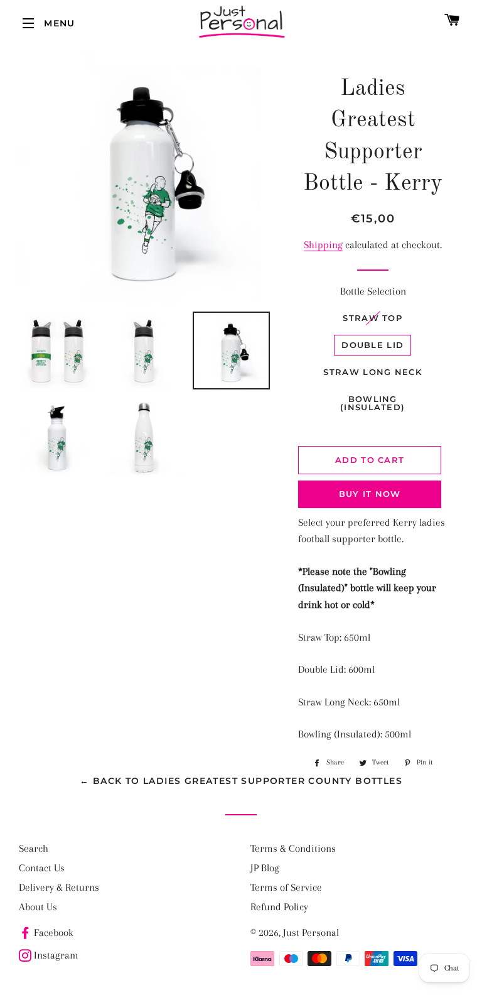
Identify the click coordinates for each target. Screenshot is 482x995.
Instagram (56, 955)
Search (33, 848)
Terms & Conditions (293, 848)
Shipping (323, 245)
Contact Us (42, 868)
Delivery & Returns (59, 887)
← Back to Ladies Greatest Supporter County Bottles (241, 780)
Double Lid (372, 345)
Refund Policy (279, 907)
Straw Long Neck (372, 372)
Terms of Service (286, 887)
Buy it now (370, 494)
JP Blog (264, 868)
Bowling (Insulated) (372, 403)
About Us (38, 907)
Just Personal (311, 932)
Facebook (53, 932)
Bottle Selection (373, 291)
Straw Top (372, 318)
